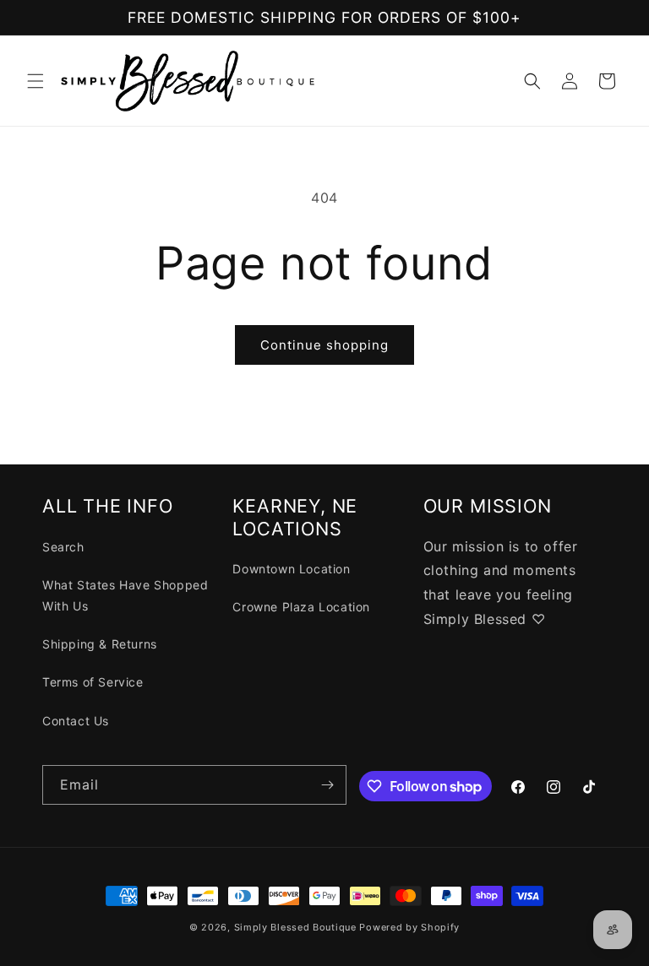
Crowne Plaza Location (301, 607)
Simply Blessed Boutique (295, 927)
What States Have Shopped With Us (125, 595)
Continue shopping (324, 345)
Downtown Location (291, 569)
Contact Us (75, 721)
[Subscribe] (327, 785)
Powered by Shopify (409, 927)
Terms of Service (93, 682)
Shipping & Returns (99, 644)
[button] (35, 81)
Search (63, 547)
